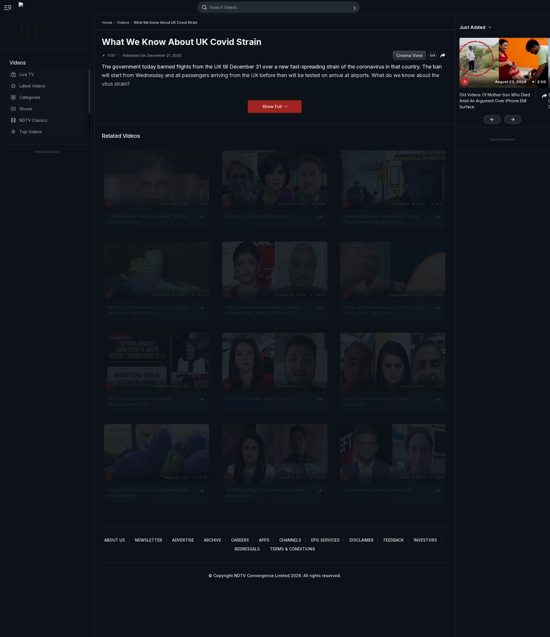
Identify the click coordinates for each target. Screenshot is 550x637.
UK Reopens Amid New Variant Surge (378, 489)
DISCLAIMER (361, 540)
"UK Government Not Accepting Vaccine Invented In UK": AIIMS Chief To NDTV (262, 310)
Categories (29, 97)
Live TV (26, 74)
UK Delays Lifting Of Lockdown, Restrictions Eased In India (265, 492)
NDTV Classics (33, 120)
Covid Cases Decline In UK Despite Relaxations (376, 401)
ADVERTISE (183, 540)
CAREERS (240, 540)
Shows (25, 108)
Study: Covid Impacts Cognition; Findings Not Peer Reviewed (148, 492)
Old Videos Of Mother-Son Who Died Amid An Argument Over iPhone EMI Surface (494, 100)
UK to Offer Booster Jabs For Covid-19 (261, 398)
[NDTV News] (32, 25)
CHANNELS (290, 540)
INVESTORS (425, 540)
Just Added (472, 27)
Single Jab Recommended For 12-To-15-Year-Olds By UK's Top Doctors (385, 310)
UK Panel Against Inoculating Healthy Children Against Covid (141, 401)
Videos (17, 63)
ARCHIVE (212, 540)
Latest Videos (32, 85)
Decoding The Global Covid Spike (257, 216)
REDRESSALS (247, 548)
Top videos (30, 131)
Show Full (272, 106)
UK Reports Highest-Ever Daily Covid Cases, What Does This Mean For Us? (148, 310)
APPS (264, 540)
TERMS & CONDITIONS (292, 548)
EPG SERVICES (325, 540)
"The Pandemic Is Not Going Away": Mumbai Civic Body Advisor (148, 219)
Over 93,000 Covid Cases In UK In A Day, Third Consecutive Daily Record (381, 219)
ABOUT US (114, 540)
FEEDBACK (394, 540)
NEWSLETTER (148, 540)
